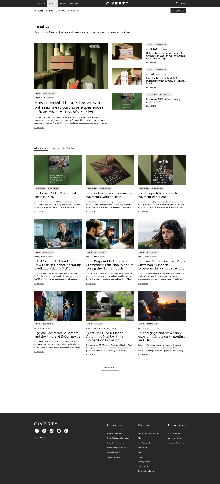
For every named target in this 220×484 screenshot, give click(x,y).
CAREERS (62, 3)
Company (60, 11)
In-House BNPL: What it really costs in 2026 (163, 100)
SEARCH (182, 3)
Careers (141, 452)
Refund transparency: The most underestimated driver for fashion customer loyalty (165, 56)
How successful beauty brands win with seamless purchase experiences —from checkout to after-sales (68, 107)
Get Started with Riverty (148, 433)
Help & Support (174, 433)
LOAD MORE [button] (110, 368)
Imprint (141, 457)
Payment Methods (115, 433)
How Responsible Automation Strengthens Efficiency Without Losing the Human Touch (109, 265)
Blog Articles (68, 148)
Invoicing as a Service (116, 452)
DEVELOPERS (74, 3)
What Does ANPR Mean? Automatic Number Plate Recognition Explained (104, 336)
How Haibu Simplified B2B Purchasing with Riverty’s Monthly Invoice (165, 81)
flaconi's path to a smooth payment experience (157, 195)
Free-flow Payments (115, 443)
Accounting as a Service (117, 448)
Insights (49, 11)
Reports (55, 148)
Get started (178, 11)
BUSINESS (52, 3)
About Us (142, 438)
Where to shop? (175, 438)
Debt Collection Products (118, 438)
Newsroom (73, 11)
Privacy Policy (144, 462)
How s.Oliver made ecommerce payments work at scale (109, 195)
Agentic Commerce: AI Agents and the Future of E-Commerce (57, 334)
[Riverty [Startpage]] (116, 3)
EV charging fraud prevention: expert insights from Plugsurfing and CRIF (161, 336)
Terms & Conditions (146, 471)
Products (38, 11)
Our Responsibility (146, 443)
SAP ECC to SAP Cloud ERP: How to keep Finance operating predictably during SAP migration (57, 265)
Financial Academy (176, 443)
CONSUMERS (41, 3)
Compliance (143, 466)
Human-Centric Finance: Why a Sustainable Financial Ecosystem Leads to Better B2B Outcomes (161, 265)
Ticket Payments (114, 457)
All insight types (41, 148)
